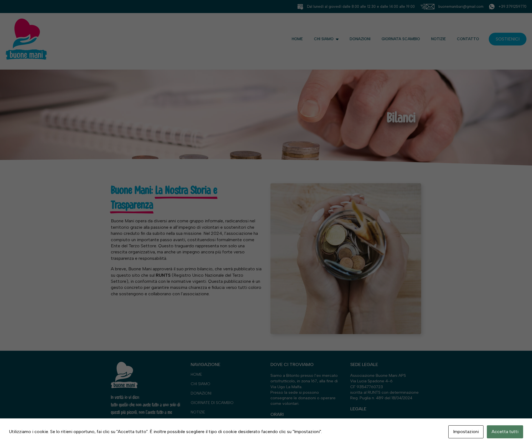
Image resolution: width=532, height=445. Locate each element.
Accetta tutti (505, 431)
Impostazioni (466, 431)
